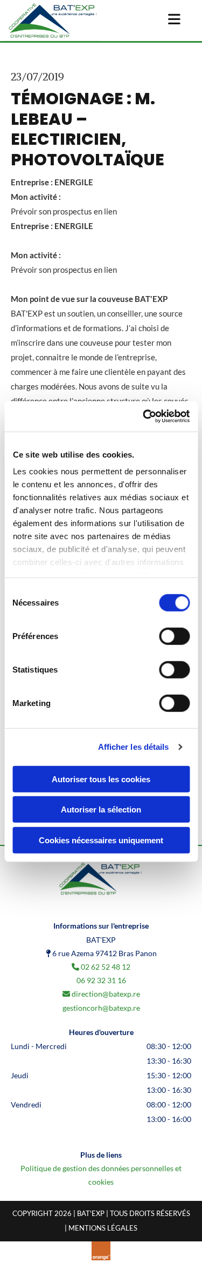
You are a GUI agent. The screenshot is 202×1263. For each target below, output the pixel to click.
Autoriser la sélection (101, 809)
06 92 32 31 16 (101, 980)
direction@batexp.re (106, 993)
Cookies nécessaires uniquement (101, 839)
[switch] (174, 635)
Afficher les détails (133, 746)
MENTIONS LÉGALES (102, 1228)
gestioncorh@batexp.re (101, 1007)
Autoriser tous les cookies (101, 778)
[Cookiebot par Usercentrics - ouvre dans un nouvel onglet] (144, 416)
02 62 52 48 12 (105, 966)
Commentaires (150, 76)
